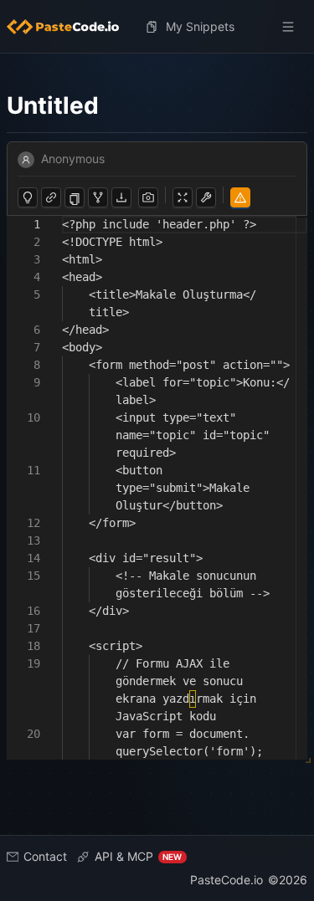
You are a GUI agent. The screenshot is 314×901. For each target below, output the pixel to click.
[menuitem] (69, 27)
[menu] (157, 27)
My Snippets (200, 26)
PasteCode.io (226, 880)
